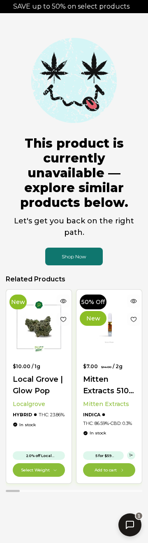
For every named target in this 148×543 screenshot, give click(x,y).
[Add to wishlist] (63, 319)
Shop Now (74, 256)
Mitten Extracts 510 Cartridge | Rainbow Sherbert (106, 386)
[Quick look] (63, 301)
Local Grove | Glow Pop (38, 385)
